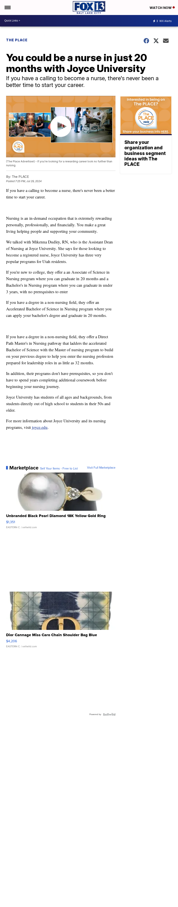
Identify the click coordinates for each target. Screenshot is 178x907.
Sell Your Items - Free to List (59, 468)
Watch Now (161, 8)
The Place (17, 40)
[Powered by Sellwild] (109, 714)
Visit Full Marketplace (101, 467)
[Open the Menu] (7, 7)
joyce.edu (40, 427)
